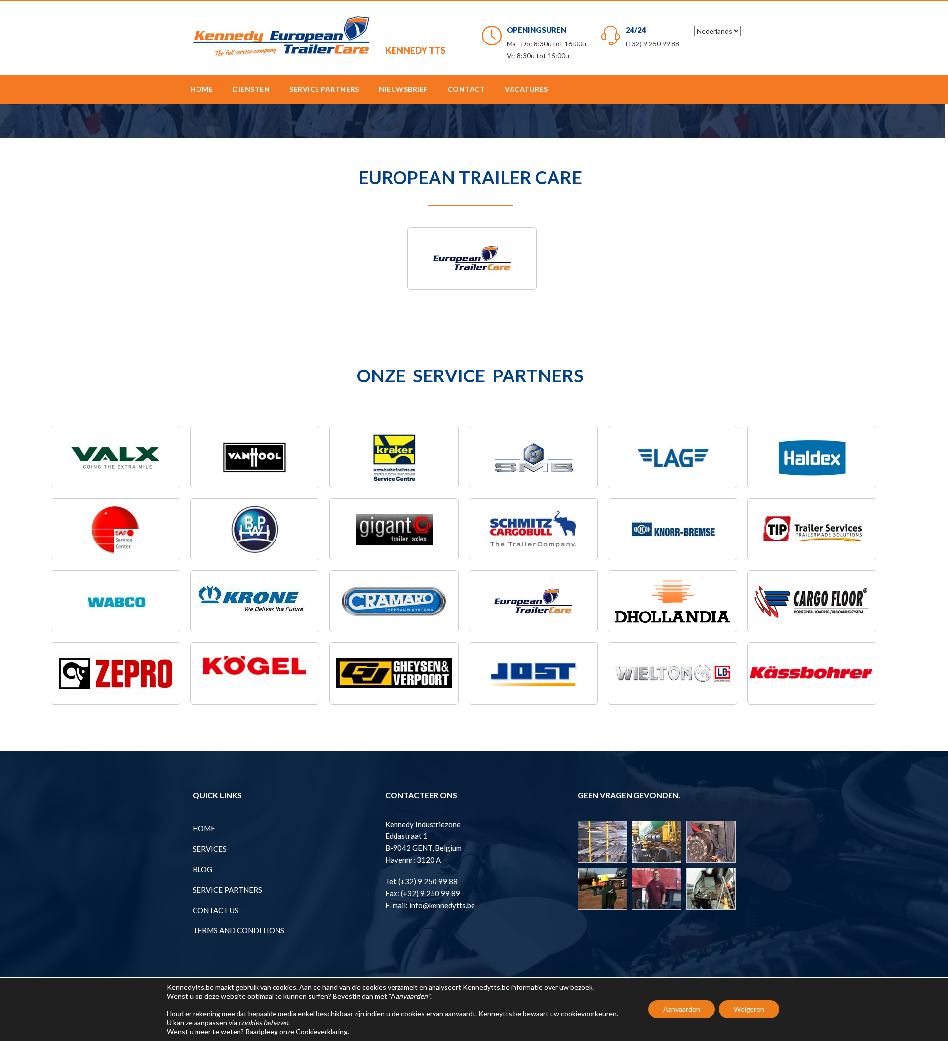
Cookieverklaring (322, 1031)
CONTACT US (215, 910)
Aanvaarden (681, 1009)
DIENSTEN (251, 89)
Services (210, 848)
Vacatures (526, 89)
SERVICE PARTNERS (324, 89)
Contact (466, 89)
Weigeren (749, 1009)
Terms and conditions (238, 930)
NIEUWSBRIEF (403, 89)
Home (201, 89)
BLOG (202, 869)
